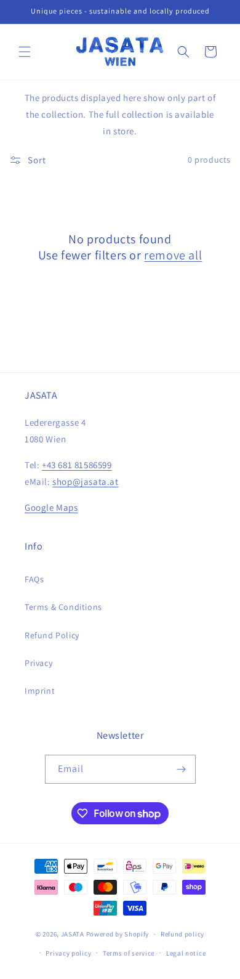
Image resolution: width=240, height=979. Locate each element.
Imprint (40, 690)
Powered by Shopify (118, 934)
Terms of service (128, 953)
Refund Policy (52, 635)
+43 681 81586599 (77, 465)
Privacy (38, 662)
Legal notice (186, 953)
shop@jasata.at (85, 481)
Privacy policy (68, 953)
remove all (173, 255)
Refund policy (182, 934)
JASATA (72, 934)
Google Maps (51, 507)
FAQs (34, 579)
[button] (24, 51)
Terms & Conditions (63, 606)
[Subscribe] (181, 769)
